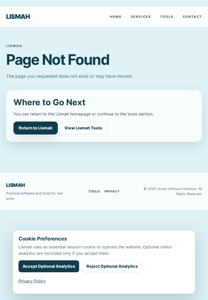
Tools (167, 17)
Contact (192, 17)
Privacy (112, 191)
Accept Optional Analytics (49, 266)
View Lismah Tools (83, 127)
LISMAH (18, 16)
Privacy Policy (32, 280)
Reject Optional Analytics (112, 266)
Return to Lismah (36, 127)
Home (116, 17)
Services (141, 17)
